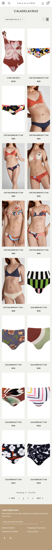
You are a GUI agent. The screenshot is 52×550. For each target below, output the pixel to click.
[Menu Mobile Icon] (3, 3)
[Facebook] (4, 538)
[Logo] (26, 3)
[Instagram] (10, 538)
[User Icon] (43, 3)
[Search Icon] (9, 3)
